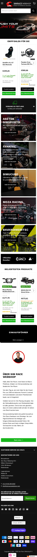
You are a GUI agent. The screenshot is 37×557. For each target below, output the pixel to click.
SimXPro (5, 66)
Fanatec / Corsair (25, 66)
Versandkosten (7, 82)
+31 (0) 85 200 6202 (8, 484)
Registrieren (30, 498)
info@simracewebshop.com (11, 486)
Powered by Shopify (18, 553)
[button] (32, 556)
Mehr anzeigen (17, 340)
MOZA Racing (6, 293)
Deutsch (17, 517)
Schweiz (17, 523)
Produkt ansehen (9, 89)
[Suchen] (33, 11)
